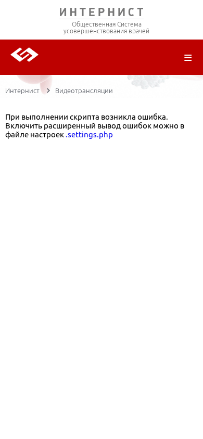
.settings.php (89, 134)
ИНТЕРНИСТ (101, 14)
